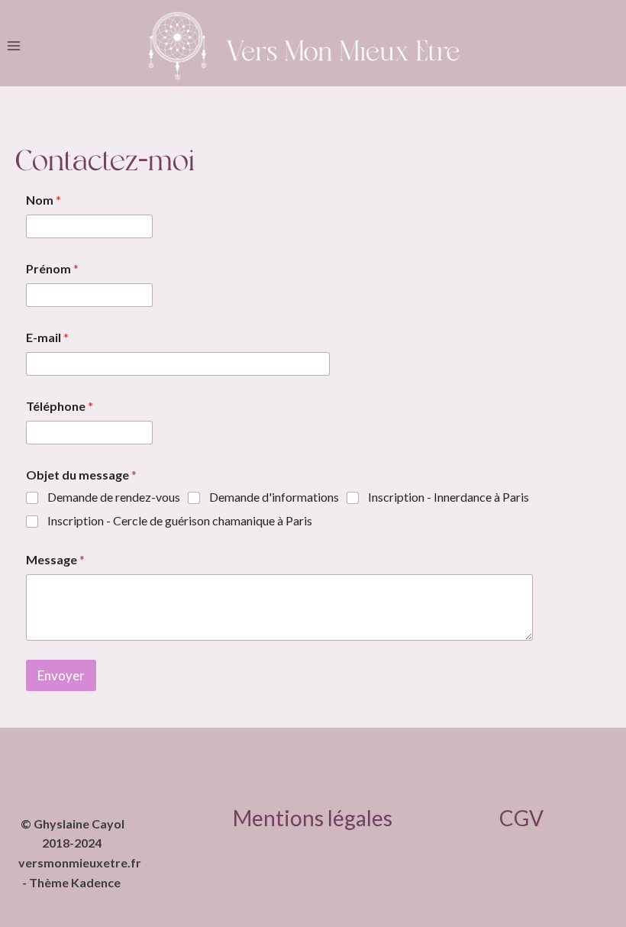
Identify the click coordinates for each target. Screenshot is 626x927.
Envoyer (61, 675)
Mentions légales (312, 818)
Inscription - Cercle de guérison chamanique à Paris (179, 520)
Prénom (52, 268)
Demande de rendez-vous (113, 496)
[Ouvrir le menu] (14, 46)
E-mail (47, 337)
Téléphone (59, 406)
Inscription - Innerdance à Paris (448, 496)
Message (55, 559)
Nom (43, 199)
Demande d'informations (274, 496)
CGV (521, 818)
